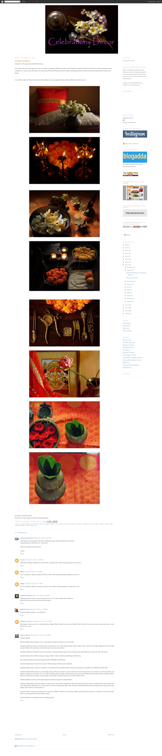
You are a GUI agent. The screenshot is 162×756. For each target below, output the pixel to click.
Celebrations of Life (129, 61)
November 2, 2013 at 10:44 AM (42, 621)
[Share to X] (52, 522)
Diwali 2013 (55, 524)
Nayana (22, 560)
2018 (127, 251)
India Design (126, 326)
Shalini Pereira (25, 609)
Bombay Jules (127, 340)
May (128, 290)
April (128, 293)
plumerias (86, 524)
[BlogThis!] (50, 522)
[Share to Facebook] (54, 522)
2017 (127, 253)
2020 (127, 245)
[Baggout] (127, 235)
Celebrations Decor (128, 118)
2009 (127, 313)
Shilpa (22, 572)
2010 (127, 311)
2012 (127, 305)
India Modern (127, 323)
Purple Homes (127, 367)
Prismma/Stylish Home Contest (132, 360)
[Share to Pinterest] (56, 522)
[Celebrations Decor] (124, 120)
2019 (127, 248)
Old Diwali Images (74, 524)
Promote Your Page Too (129, 122)
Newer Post (18, 735)
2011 (127, 308)
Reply (22, 554)
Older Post (111, 735)
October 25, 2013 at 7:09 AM (34, 560)
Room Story (126, 350)
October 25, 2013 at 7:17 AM (33, 584)
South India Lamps (97, 524)
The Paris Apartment (129, 342)
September (130, 281)
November (130, 267)
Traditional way (31, 525)
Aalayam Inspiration (26, 538)
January (129, 301)
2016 (127, 256)
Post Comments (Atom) (30, 739)
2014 (127, 262)
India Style (126, 328)
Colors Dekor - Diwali (129, 355)
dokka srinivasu (25, 635)
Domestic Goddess (128, 345)
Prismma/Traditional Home (131, 365)
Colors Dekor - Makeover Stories (132, 357)
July (128, 287)
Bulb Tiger (126, 362)
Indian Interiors (127, 331)
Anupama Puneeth (26, 595)
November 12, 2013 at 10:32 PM (40, 635)
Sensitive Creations (128, 352)
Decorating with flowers (40, 524)
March (129, 296)
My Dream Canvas (26, 621)
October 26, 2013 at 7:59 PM (38, 609)
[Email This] (48, 522)
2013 (127, 265)
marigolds (63, 524)
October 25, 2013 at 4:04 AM (42, 538)
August (129, 284)
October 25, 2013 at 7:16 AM (33, 572)
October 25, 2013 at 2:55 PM (40, 595)
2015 (127, 259)
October (129, 270)
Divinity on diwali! (132, 278)
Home (64, 735)
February (130, 298)
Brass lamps (25, 524)
